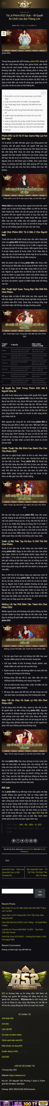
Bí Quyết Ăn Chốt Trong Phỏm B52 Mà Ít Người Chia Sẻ (24, 111)
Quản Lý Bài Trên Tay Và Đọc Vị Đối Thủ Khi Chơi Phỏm (25, 121)
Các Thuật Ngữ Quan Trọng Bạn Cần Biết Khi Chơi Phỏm (23, 106)
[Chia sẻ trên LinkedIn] (35, 841)
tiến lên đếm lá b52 (30, 824)
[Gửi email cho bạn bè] (27, 841)
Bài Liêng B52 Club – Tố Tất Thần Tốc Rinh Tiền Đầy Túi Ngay (37, 872)
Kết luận (8, 130)
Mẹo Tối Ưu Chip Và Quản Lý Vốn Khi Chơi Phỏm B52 (24, 127)
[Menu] (4, 4)
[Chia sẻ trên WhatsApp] (14, 841)
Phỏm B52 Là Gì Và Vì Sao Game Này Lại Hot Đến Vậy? (23, 97)
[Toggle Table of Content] (42, 93)
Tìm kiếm (5, 887)
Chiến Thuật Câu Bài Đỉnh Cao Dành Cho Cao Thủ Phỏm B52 (23, 117)
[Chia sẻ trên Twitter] (22, 841)
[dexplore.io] (24, 4)
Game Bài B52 (24, 12)
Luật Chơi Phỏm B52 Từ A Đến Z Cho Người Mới (22, 102)
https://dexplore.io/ (17, 1075)
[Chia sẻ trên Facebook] (18, 841)
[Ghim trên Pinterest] (31, 841)
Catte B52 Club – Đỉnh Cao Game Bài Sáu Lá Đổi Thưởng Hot (13, 872)
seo (35, 25)
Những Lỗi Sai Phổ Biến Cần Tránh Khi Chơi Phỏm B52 (25, 124)
